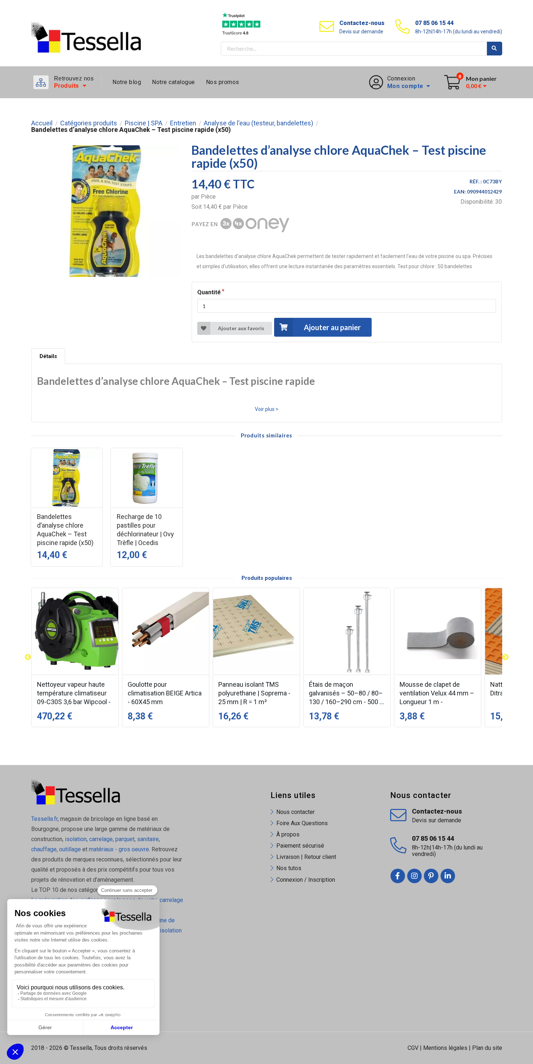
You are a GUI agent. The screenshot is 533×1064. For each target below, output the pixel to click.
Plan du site (487, 1047)
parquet (125, 839)
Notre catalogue (173, 82)
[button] (28, 657)
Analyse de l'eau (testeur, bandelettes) (258, 123)
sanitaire (148, 839)
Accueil (42, 123)
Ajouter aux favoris (241, 328)
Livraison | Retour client (306, 856)
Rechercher (494, 48)
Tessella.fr (44, 818)
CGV (413, 1047)
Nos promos (222, 82)
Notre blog (126, 82)
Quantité (209, 292)
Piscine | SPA (143, 123)
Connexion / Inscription (305, 879)
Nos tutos (288, 868)
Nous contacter (295, 812)
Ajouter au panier (332, 327)
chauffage (44, 849)
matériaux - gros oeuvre (119, 849)
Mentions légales (445, 1047)
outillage (70, 849)
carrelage (101, 839)
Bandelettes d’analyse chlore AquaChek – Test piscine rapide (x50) (65, 529)
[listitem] (75, 657)
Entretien (183, 123)
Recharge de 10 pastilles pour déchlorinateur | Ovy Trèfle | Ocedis (145, 529)
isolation (75, 839)
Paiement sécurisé (300, 845)
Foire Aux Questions (302, 823)
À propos (287, 834)
